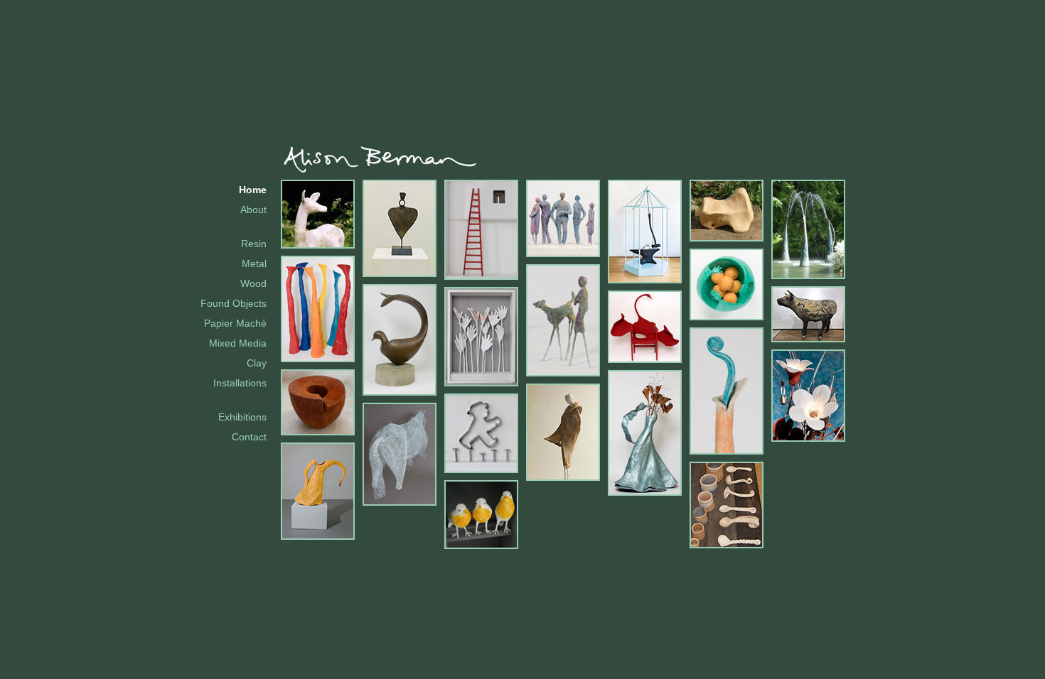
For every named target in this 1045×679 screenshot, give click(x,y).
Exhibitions (242, 417)
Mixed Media (238, 343)
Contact (249, 436)
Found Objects (233, 303)
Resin (254, 243)
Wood (253, 283)
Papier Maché (235, 323)
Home (253, 189)
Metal (254, 263)
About (253, 209)
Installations (240, 383)
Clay (257, 363)
